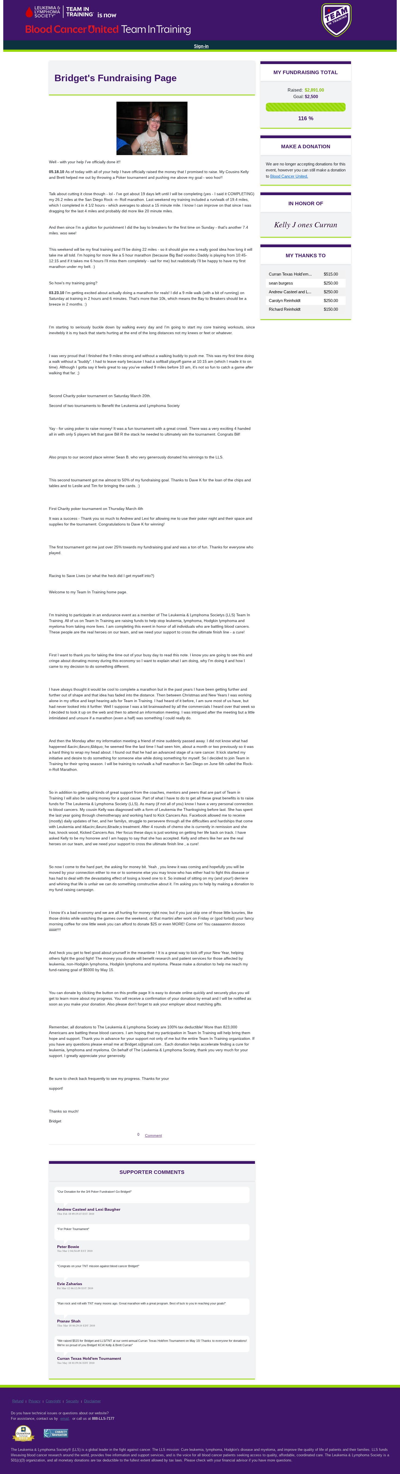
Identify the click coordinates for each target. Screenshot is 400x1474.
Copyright (53, 1401)
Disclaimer (92, 1401)
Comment (153, 1135)
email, (65, 1418)
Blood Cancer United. (289, 176)
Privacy (35, 1401)
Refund (17, 1401)
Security (72, 1401)
